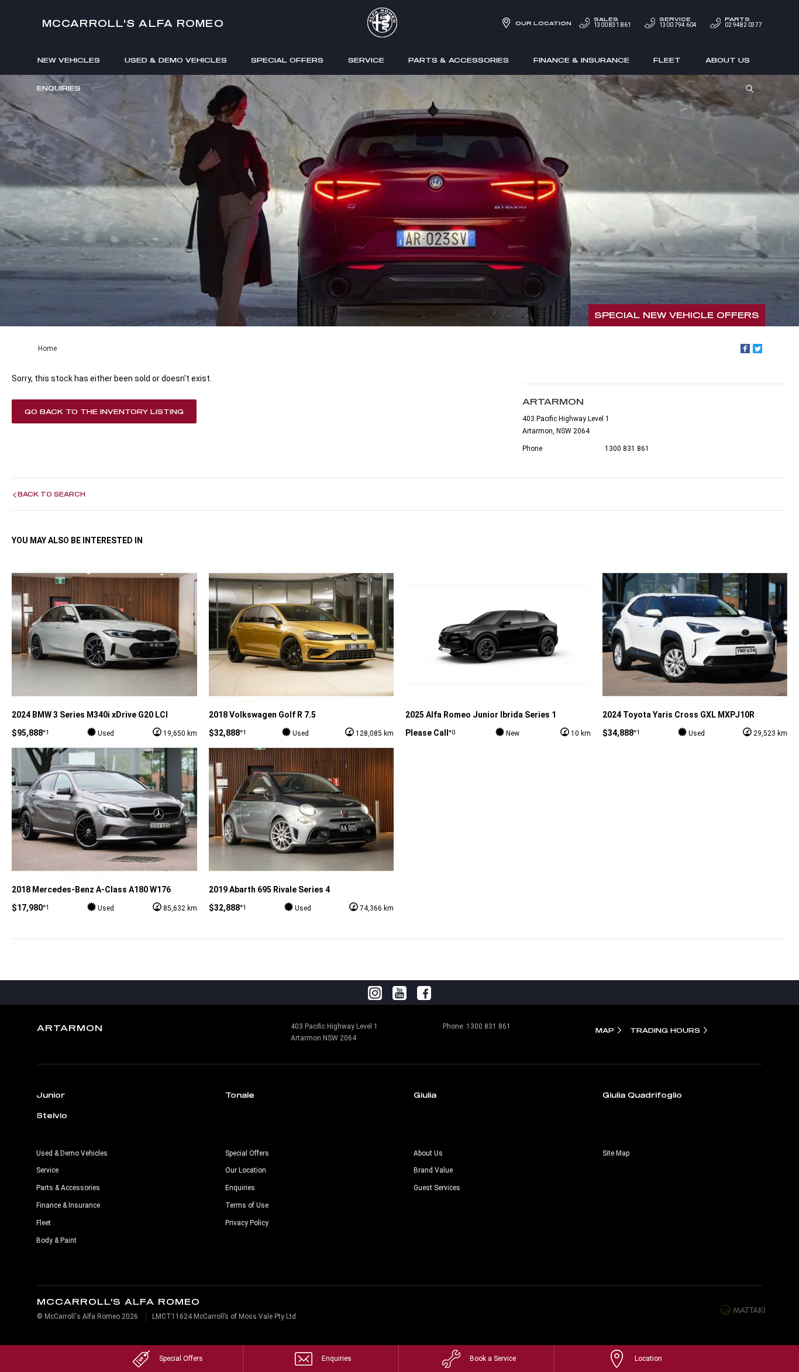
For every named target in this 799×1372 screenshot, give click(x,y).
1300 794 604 (678, 22)
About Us (727, 60)
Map (604, 1030)
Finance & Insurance (581, 60)
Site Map (615, 1153)
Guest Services (437, 1188)
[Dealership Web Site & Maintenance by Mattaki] (743, 1309)
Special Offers (287, 60)
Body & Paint (56, 1240)
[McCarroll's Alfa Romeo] (399, 23)
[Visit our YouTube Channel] (399, 992)
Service (366, 60)
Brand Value (433, 1170)
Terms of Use (246, 1205)
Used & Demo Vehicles (176, 60)
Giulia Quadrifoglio (642, 1095)
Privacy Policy (246, 1223)
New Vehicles (68, 60)
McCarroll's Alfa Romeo (133, 23)
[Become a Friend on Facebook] (424, 992)
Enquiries (59, 88)
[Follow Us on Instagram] (375, 992)
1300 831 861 (612, 22)
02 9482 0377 (743, 22)
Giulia (425, 1095)
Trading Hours (665, 1030)
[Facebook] (745, 348)
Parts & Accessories (458, 60)
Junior (50, 1095)
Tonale (239, 1095)
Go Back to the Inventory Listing (104, 411)
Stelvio (51, 1115)
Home (47, 348)
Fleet (667, 60)
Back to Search (51, 494)
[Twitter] (757, 348)
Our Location (543, 23)
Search (750, 87)
